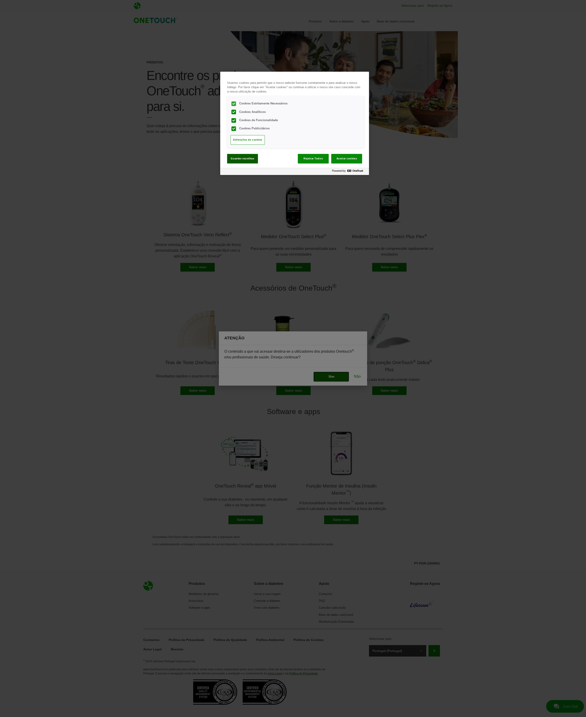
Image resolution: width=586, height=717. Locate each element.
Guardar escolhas (242, 158)
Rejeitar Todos (313, 158)
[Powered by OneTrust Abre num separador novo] (349, 172)
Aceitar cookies (346, 158)
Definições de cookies (247, 139)
